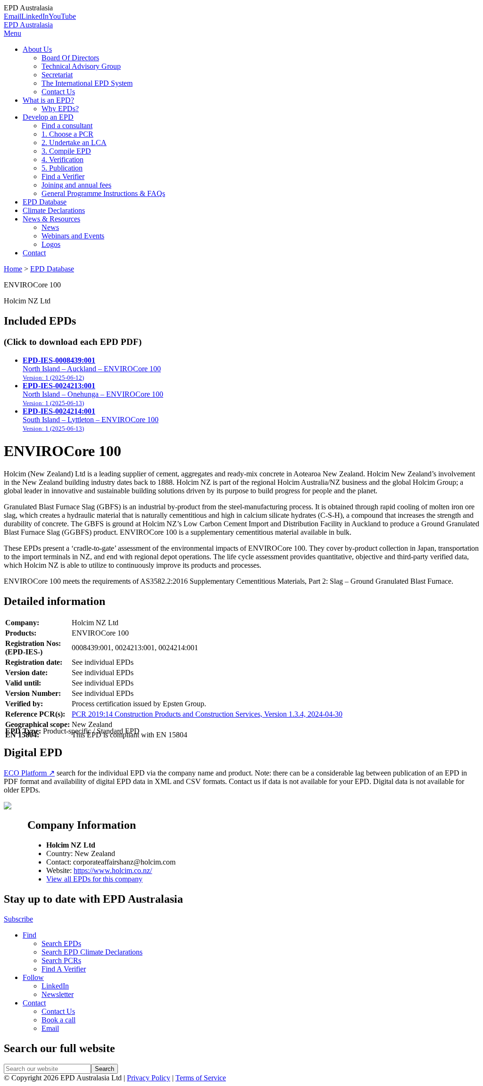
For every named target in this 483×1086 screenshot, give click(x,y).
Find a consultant (67, 126)
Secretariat (57, 75)
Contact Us (58, 92)
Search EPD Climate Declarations (92, 952)
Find (29, 935)
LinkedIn (35, 16)
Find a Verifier (63, 176)
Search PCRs (61, 960)
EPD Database (45, 202)
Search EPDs (61, 943)
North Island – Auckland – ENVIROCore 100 (92, 368)
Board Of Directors (70, 58)
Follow (33, 977)
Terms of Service (200, 1078)
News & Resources (51, 219)
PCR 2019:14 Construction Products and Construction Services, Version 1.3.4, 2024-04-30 (207, 714)
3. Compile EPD (66, 151)
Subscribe (18, 919)
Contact (34, 253)
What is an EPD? (48, 100)
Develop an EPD (48, 117)
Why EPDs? (60, 109)
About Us (37, 49)
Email (12, 16)
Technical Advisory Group (81, 66)
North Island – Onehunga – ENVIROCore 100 (93, 394)
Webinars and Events (73, 236)
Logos (51, 244)
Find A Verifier (64, 969)
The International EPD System (87, 83)
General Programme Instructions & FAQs (103, 193)
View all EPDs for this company (94, 879)
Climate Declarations (54, 210)
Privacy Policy (148, 1078)
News (50, 227)
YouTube (62, 16)
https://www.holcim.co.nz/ (113, 870)
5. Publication (62, 168)
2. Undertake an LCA (74, 143)
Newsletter (58, 994)
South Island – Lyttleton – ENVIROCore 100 (90, 419)
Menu (12, 33)
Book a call (58, 1020)
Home (13, 269)
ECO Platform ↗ (29, 773)
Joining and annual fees (76, 185)
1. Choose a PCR (67, 134)
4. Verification (62, 159)
